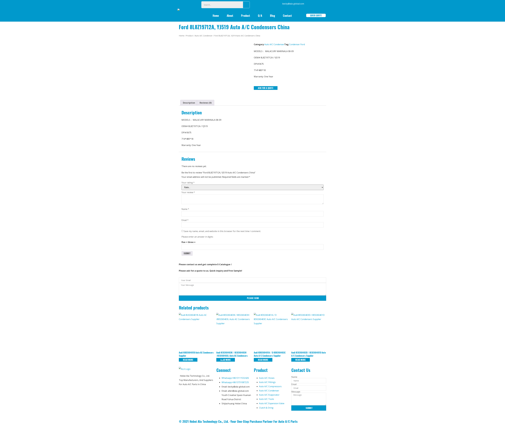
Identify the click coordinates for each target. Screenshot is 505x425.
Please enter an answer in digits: (197, 237)
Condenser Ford (297, 44)
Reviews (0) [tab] (206, 102)
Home (216, 15)
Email (184, 220)
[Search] (246, 4)
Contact (287, 15)
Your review (188, 192)
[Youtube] (234, 411)
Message (295, 392)
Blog (272, 15)
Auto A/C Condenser (204, 35)
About (230, 15)
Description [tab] (189, 102)
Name (185, 209)
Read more (188, 359)
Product (245, 15)
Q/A (260, 15)
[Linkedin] (226, 411)
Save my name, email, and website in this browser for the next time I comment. (222, 231)
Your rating (188, 183)
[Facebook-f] (219, 411)
